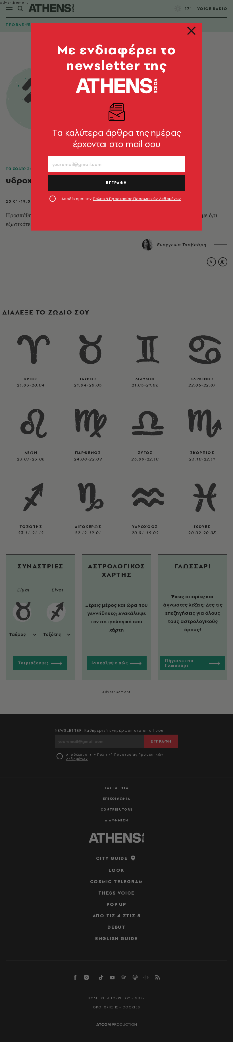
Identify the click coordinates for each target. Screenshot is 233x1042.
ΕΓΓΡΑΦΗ (116, 182)
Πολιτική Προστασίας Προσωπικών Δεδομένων (137, 198)
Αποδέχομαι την (121, 198)
